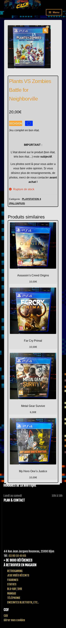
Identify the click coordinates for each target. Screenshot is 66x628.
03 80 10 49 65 (17, 555)
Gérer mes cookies (14, 620)
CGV (6, 615)
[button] (45, 30)
